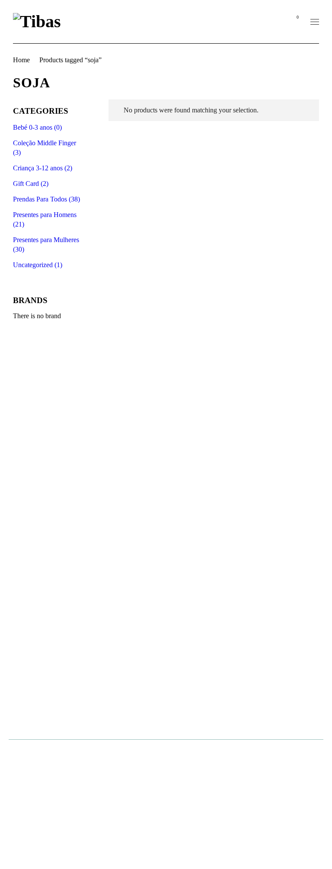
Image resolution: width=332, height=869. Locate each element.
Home (21, 60)
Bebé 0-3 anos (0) (37, 127)
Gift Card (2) (30, 183)
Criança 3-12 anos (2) (42, 168)
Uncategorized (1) (37, 264)
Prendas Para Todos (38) (46, 199)
